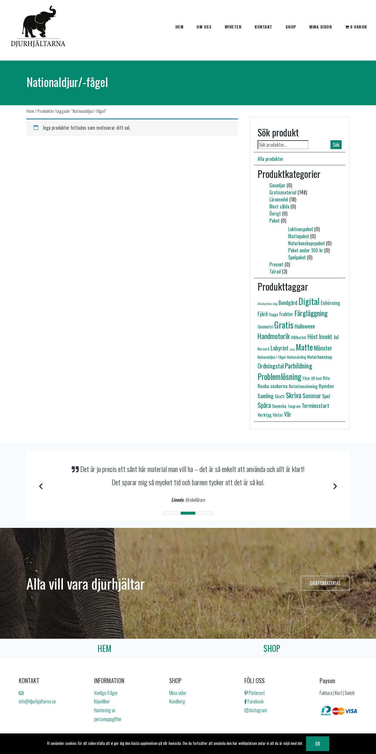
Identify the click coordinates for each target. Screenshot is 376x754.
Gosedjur (277, 185)
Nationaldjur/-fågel (272, 357)
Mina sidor (320, 27)
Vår (287, 414)
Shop (291, 27)
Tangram (294, 406)
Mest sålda (279, 206)
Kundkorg (177, 701)
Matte (304, 347)
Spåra (264, 405)
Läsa (292, 349)
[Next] (334, 485)
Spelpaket (297, 257)
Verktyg (264, 414)
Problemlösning (279, 376)
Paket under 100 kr (305, 250)
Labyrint (279, 347)
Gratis (283, 324)
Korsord (263, 349)
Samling (265, 396)
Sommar (312, 395)
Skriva (293, 395)
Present (276, 264)
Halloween (305, 326)
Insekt (325, 336)
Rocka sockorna (273, 386)
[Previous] (41, 485)
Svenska (279, 405)
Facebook (255, 701)
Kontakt (263, 27)
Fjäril (263, 314)
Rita (326, 378)
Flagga (273, 314)
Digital (309, 301)
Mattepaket (298, 236)
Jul (336, 337)
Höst (313, 336)
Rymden (326, 386)
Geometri (265, 326)
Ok (317, 743)
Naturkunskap (319, 356)
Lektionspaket (300, 229)
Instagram (258, 710)
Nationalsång (296, 357)
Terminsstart (315, 405)
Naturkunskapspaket (306, 243)
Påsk (306, 378)
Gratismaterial (282, 192)
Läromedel (278, 199)
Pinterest (256, 692)
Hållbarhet (298, 337)
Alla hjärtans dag (267, 303)
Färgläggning (311, 313)
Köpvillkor (102, 701)
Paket (274, 220)
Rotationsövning (303, 386)
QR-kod (316, 378)
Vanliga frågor (106, 692)
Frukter (286, 314)
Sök (336, 144)
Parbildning (298, 366)
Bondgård (287, 302)
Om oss (204, 27)
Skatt (280, 396)
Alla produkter (270, 158)
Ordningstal (271, 365)
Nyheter (233, 27)
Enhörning (330, 302)
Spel (326, 396)
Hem (179, 27)
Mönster (323, 347)
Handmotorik (274, 336)
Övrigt (275, 213)
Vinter (278, 414)
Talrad (275, 271)
